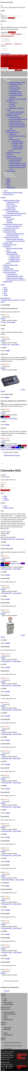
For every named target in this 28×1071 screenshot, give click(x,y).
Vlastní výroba (11, 188)
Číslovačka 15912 (5, 792)
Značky (3, 285)
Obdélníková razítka (16, 84)
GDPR (5, 1018)
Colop (8, 178)
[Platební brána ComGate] (12, 455)
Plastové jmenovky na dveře (18, 165)
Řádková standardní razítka (16, 82)
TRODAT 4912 (4, 354)
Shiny (8, 184)
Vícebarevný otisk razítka (14, 114)
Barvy (11, 138)
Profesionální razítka (14, 91)
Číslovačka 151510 (5, 962)
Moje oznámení (8, 1035)
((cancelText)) (4, 17)
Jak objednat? (8, 173)
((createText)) (11, 17)
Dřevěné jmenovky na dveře (18, 164)
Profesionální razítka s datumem (16, 213)
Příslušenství (11, 134)
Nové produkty (8, 1002)
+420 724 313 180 (16, 34)
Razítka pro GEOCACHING (14, 158)
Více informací (5, 1062)
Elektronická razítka (15, 121)
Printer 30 (3, 428)
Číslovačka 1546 (5, 768)
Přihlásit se (7, 39)
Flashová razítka (11, 156)
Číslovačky (13, 106)
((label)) (3, 16)
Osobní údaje (7, 1027)
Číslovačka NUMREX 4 (6, 889)
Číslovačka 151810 (5, 743)
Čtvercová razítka (15, 88)
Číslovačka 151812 (5, 937)
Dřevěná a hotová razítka (15, 123)
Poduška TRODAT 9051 (7, 548)
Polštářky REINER (17, 149)
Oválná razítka (14, 90)
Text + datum (13, 103)
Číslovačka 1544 (5, 695)
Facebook (6, 991)
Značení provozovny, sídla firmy (16, 280)
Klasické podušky (15, 140)
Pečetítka (9, 154)
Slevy (5, 1000)
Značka (3, 477)
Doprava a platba (9, 175)
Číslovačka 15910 (5, 578)
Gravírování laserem (14, 160)
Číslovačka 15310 (5, 840)
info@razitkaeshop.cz (7, 36)
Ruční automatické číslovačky (18, 119)
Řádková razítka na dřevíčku (18, 125)
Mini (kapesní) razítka (13, 132)
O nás (5, 999)
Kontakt (3, 34)
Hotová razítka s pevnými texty (16, 241)
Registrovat (7, 41)
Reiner (8, 182)
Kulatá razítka (14, 86)
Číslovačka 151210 (5, 719)
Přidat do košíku (5, 316)
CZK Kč (6, 49)
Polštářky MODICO (18, 147)
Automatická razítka (14, 117)
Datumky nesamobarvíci (17, 112)
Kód (2, 475)
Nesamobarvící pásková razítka (13, 224)
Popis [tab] (5, 506)
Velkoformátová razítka (14, 152)
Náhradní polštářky (16, 141)
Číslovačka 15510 (5, 913)
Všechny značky (10, 176)
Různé (11, 151)
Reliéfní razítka (11, 171)
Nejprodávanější (8, 1004)
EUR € (5, 50)
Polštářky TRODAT (18, 143)
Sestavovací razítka (12, 115)
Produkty (7, 80)
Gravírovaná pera (15, 162)
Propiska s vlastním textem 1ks (9, 308)
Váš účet (3, 1022)
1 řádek (2, 329)
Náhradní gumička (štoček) (18, 136)
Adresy (6, 1033)
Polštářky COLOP (17, 145)
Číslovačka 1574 (5, 671)
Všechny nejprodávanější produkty (11, 449)
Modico (9, 180)
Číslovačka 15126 (5, 646)
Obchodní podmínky (10, 1014)
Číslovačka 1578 (5, 816)
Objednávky (7, 1029)
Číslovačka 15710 (5, 865)
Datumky (12, 104)
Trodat (9, 186)
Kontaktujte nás (8, 1019)
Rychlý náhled (10, 322)
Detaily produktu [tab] (8, 508)
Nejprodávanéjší (5, 298)
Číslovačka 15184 (5, 602)
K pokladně (4, 68)
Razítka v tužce (11, 130)
